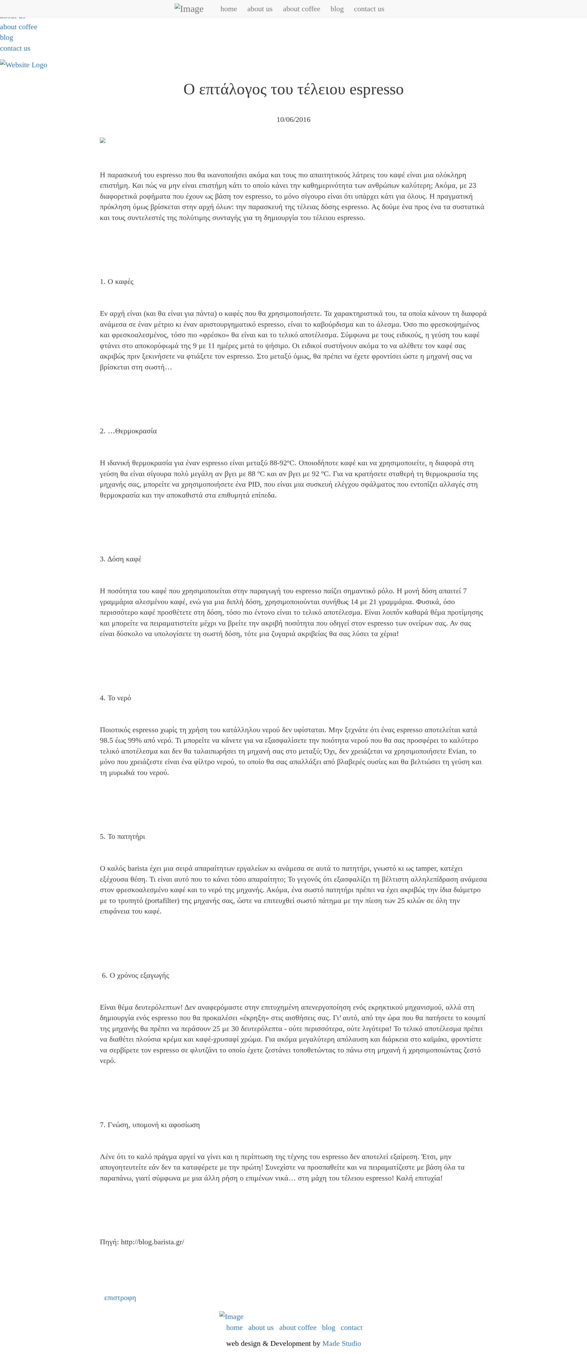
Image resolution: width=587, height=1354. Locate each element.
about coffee (18, 26)
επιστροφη (120, 1297)
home (228, 8)
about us (260, 8)
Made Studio (341, 1343)
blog (6, 37)
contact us (15, 48)
